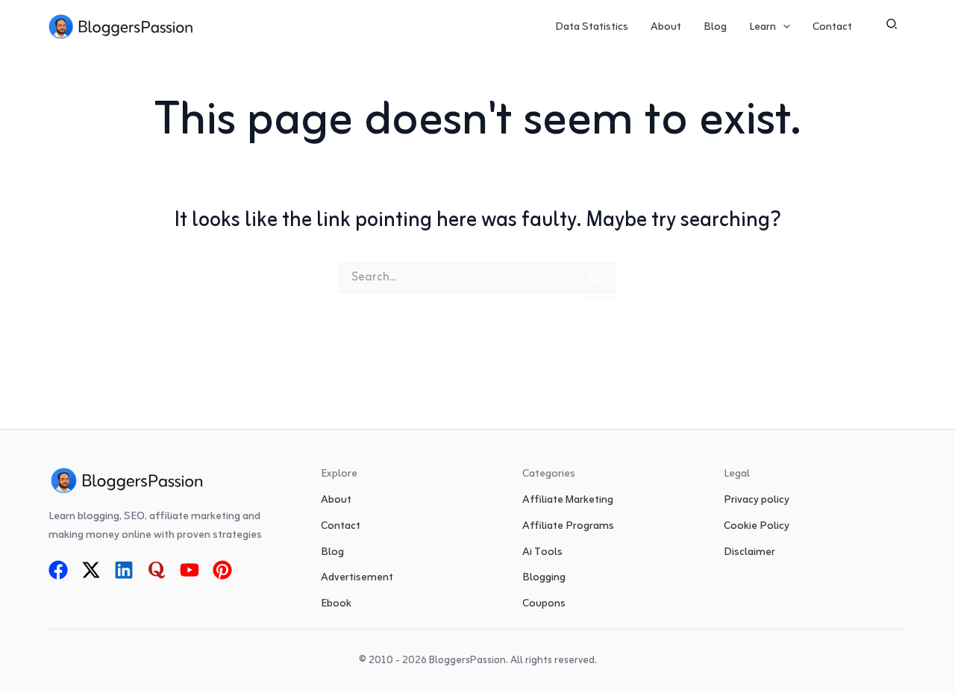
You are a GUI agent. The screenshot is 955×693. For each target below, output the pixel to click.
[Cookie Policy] (756, 527)
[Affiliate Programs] (568, 527)
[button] (783, 28)
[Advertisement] (357, 578)
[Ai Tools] (542, 553)
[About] (336, 501)
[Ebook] (336, 604)
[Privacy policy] (756, 501)
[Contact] (340, 527)
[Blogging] (544, 578)
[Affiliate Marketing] (567, 501)
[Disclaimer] (749, 553)
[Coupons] (544, 604)
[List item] (58, 570)
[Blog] (332, 553)
